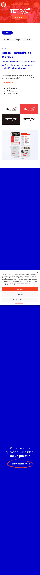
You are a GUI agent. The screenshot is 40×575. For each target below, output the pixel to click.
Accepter (20, 289)
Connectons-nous (20, 463)
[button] (37, 272)
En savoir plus (19, 17)
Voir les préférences (20, 300)
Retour (8, 32)
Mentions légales (19, 303)
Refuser (20, 294)
